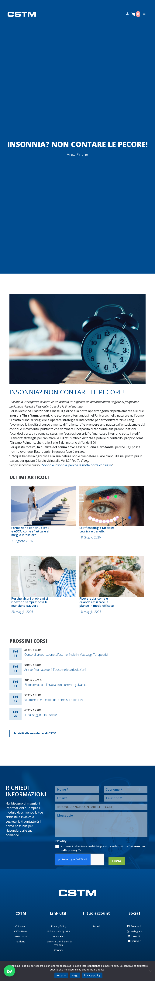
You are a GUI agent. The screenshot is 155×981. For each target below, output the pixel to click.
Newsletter (21, 936)
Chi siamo (20, 926)
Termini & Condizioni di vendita (59, 943)
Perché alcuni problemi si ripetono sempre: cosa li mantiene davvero (29, 602)
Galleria (20, 941)
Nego (75, 975)
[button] (9, 970)
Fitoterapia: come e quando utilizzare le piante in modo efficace (96, 602)
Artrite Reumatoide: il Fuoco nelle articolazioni (55, 670)
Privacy (60, 841)
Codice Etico (58, 936)
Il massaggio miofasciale (40, 715)
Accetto (61, 975)
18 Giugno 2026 (90, 537)
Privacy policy (92, 975)
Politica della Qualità (58, 931)
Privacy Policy (58, 926)
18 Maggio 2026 (90, 612)
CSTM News (21, 931)
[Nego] (150, 971)
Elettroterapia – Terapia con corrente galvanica (55, 685)
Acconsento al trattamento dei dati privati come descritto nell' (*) (103, 848)
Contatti (58, 950)
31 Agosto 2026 (22, 541)
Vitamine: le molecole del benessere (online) (53, 700)
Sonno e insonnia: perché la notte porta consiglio (77, 465)
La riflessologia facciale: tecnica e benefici (96, 529)
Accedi (96, 926)
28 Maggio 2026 (22, 612)
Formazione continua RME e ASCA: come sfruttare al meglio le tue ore (30, 531)
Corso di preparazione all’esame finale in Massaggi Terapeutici (66, 654)
